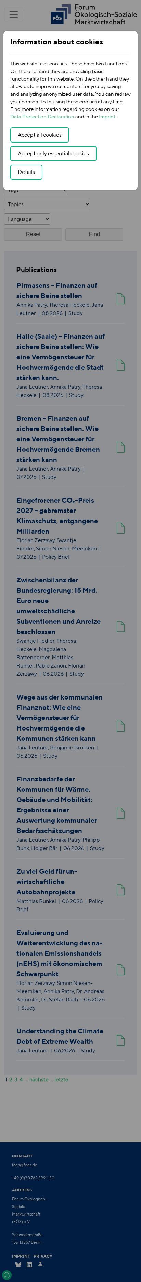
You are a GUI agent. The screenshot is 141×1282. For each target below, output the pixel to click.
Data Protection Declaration (42, 116)
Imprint (107, 116)
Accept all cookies (40, 135)
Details (26, 172)
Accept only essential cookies (53, 153)
